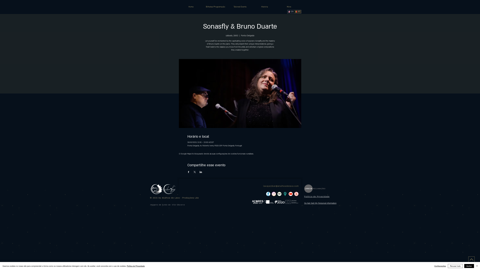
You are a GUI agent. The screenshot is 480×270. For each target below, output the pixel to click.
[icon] (285, 194)
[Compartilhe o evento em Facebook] (188, 172)
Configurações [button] (440, 266)
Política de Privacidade (136, 266)
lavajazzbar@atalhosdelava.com (281, 186)
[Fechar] (477, 266)
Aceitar (469, 266)
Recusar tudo (455, 266)
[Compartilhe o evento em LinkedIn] (201, 172)
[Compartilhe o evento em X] (195, 172)
